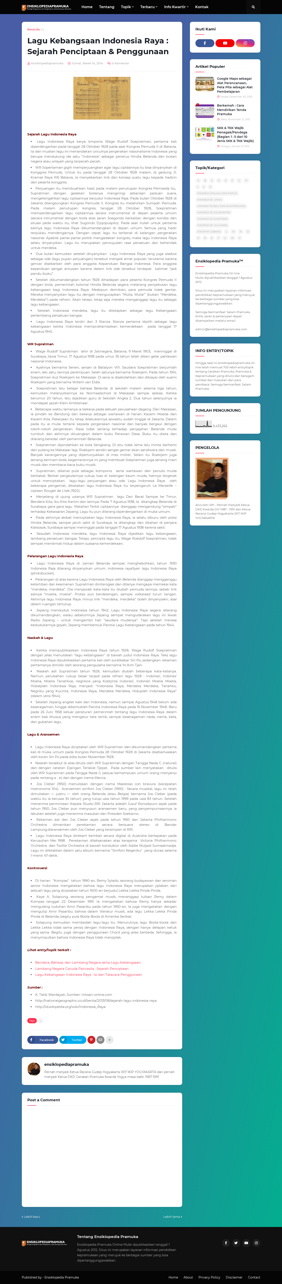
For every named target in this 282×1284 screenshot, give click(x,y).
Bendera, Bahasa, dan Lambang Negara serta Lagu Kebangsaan (88, 962)
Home (173, 1277)
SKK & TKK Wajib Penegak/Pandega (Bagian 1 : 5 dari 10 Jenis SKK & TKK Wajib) (235, 134)
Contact (254, 1277)
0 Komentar (120, 63)
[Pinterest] (91, 1040)
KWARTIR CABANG (209, 231)
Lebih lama (171, 1216)
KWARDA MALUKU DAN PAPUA (217, 193)
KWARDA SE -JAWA (209, 199)
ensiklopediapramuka (66, 1064)
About (188, 1277)
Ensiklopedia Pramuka (62, 1277)
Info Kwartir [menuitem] (175, 7)
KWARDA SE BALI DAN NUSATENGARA (221, 206)
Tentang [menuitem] (106, 7)
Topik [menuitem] (126, 7)
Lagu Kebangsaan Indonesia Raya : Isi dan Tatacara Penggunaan (88, 974)
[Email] (100, 1040)
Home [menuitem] (87, 7)
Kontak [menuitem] (201, 7)
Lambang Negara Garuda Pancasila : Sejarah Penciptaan (82, 969)
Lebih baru (32, 1216)
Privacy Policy (209, 1277)
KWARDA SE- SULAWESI (212, 225)
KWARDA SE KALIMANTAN (213, 212)
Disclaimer (234, 1277)
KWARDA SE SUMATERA (212, 218)
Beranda (33, 29)
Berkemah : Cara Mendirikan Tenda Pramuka (231, 109)
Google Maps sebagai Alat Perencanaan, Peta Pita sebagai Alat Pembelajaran (235, 85)
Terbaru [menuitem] (147, 7)
